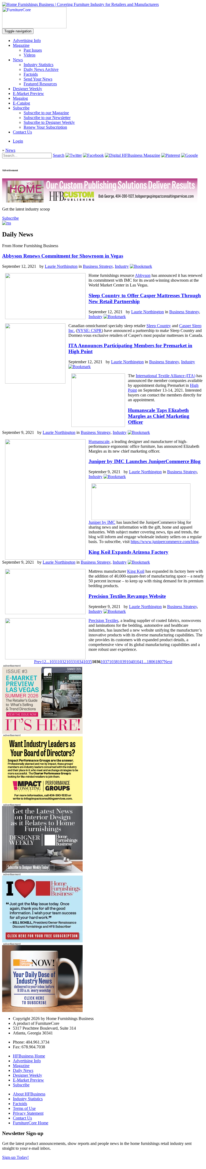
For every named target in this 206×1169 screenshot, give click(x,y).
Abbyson (142, 275)
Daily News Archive (41, 69)
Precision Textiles (103, 620)
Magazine (21, 45)
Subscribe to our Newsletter (47, 117)
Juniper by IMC (102, 522)
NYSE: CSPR (89, 330)
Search (58, 155)
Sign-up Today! (15, 1157)
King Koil (135, 571)
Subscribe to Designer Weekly (49, 122)
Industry (122, 266)
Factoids (31, 74)
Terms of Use (24, 1108)
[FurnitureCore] (34, 27)
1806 (151, 661)
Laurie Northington (61, 266)
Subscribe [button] (10, 218)
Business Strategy (98, 266)
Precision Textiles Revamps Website (127, 596)
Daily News (23, 1070)
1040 (130, 661)
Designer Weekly (27, 88)
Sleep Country (158, 325)
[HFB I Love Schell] (42, 941)
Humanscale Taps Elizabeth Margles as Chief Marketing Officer (158, 416)
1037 (105, 661)
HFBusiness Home (29, 1056)
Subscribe (21, 108)
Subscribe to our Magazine (46, 112)
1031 (53, 661)
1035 (87, 661)
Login (18, 141)
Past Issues (33, 50)
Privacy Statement (28, 1113)
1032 (62, 661)
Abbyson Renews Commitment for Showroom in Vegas (62, 256)
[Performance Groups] (42, 802)
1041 (139, 661)
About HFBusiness (29, 1094)
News (18, 60)
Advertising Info (27, 40)
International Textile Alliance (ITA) (165, 375)
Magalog (20, 98)
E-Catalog (21, 103)
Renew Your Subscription (45, 127)
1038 (113, 661)
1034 (79, 661)
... (47, 661)
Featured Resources (40, 84)
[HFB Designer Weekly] (42, 871)
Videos (29, 55)
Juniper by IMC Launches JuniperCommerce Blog (145, 461)
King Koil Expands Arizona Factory (128, 552)
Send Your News (38, 79)
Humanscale (99, 441)
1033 (70, 661)
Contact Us (22, 132)
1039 (122, 661)
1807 (159, 661)
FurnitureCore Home (30, 1123)
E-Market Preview (28, 93)
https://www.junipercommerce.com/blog (164, 541)
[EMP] (42, 732)
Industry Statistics (38, 64)
